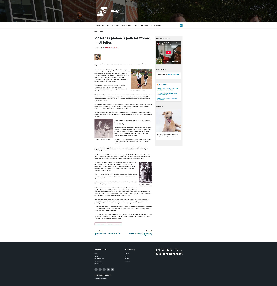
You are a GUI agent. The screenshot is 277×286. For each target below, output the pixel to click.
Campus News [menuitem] (100, 25)
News (101, 31)
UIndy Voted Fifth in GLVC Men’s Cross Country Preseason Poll (167, 94)
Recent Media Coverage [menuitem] (141, 25)
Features (115, 47)
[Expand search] (181, 25)
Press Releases (98, 261)
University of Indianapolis (114, 223)
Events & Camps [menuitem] (156, 25)
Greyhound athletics (100, 223)
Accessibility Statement (100, 278)
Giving (126, 256)
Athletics (127, 258)
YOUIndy (127, 253)
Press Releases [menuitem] (126, 25)
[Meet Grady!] (168, 121)
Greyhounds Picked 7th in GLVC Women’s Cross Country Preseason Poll (167, 89)
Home (95, 31)
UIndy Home (127, 261)
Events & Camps (98, 263)
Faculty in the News (99, 258)
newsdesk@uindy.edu (173, 74)
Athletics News (162, 84)
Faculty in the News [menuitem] (113, 25)
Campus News (108, 47)
